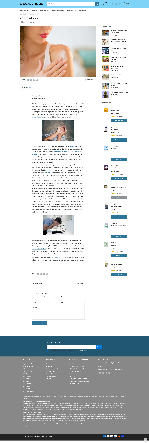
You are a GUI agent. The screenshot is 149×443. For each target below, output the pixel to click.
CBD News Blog (71, 10)
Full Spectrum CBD (28, 371)
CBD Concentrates (28, 391)
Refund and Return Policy (53, 369)
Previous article (37, 283)
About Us (49, 366)
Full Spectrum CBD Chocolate (119, 187)
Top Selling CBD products (30, 364)
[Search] (97, 4)
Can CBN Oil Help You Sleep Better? (118, 49)
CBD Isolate (114, 149)
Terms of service (26, 427)
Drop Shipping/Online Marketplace (79, 381)
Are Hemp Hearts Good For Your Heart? (118, 58)
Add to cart (119, 159)
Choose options (119, 120)
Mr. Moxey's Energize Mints (118, 226)
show (29, 87)
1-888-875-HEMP (106, 5)
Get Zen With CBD (116, 75)
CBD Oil (25, 374)
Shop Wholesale (74, 364)
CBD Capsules (114, 129)
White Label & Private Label (77, 369)
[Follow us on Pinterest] (109, 373)
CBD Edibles (26, 386)
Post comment (39, 323)
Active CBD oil (115, 108)
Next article (80, 283)
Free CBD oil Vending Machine (78, 378)
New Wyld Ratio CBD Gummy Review (119, 84)
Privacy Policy (83, 350)
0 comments (90, 79)
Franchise (72, 376)
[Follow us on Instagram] (106, 373)
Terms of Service (51, 376)
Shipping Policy (50, 371)
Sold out (119, 197)
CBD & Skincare (40, 14)
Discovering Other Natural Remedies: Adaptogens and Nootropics (118, 41)
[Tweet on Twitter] (34, 79)
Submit (99, 347)
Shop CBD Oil (24, 10)
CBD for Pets (26, 388)
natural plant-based (38, 117)
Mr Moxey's (114, 223)
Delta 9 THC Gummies (117, 168)
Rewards (34, 10)
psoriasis (48, 172)
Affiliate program (74, 374)
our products (56, 257)
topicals (72, 146)
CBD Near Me (44, 10)
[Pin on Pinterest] (31, 79)
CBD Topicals (27, 383)
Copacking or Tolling (75, 383)
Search (48, 364)
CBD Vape (26, 378)
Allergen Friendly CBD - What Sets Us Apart (119, 31)
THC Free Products (28, 369)
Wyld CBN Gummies (116, 206)
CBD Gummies (115, 110)
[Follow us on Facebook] (100, 373)
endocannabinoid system (42, 165)
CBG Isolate (114, 245)
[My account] (116, 4)
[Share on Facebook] (28, 79)
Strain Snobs (114, 165)
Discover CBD (23, 14)
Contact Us (82, 10)
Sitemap (48, 378)
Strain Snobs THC (28, 366)
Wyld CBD (113, 204)
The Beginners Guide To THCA (119, 92)
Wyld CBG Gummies (116, 264)
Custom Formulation (75, 371)
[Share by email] (37, 79)
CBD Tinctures (27, 376)
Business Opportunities (57, 10)
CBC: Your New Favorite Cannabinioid (117, 67)
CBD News (31, 14)
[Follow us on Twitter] (103, 373)
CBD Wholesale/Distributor (77, 366)
